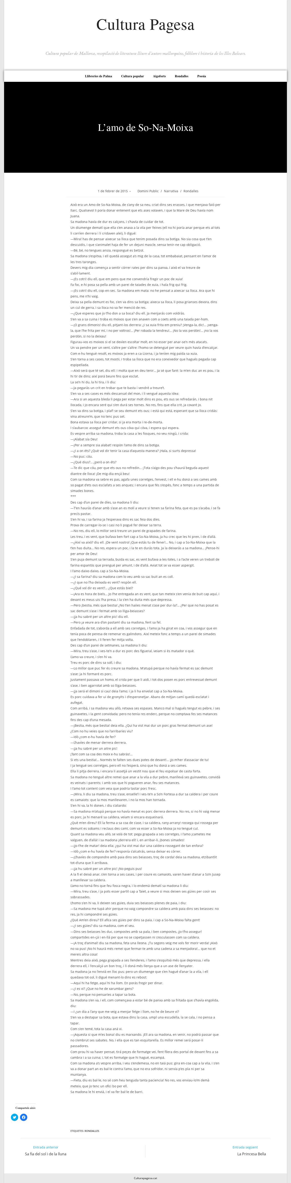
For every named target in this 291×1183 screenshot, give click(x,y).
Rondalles (181, 76)
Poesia (201, 76)
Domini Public (148, 191)
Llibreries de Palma (98, 76)
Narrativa (171, 191)
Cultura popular (132, 76)
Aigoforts (159, 76)
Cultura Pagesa (145, 23)
